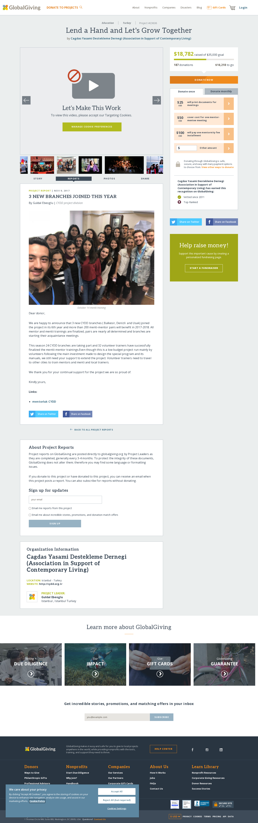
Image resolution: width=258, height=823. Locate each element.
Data (230, 816)
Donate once (186, 91)
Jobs (152, 778)
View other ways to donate (217, 167)
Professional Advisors (37, 783)
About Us (159, 767)
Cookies (197, 816)
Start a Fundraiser (204, 268)
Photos (109, 178)
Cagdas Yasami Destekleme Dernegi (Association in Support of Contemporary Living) (131, 38)
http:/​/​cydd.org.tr (50, 584)
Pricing (217, 816)
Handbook (72, 783)
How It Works (158, 772)
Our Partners (115, 778)
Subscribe (161, 717)
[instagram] (207, 749)
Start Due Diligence (77, 772)
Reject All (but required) (117, 800)
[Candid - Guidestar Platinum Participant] (188, 804)
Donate (62, 7)
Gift (219, 7)
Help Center (163, 748)
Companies (169, 7)
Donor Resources (202, 783)
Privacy (187, 816)
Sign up (54, 523)
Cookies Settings (116, 808)
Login (243, 7)
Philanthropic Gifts (35, 778)
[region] (72, 800)
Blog (199, 7)
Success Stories (201, 788)
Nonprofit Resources (204, 772)
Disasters (185, 7)
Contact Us (156, 788)
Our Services (115, 772)
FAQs (153, 783)
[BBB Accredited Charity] (203, 804)
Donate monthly (221, 91)
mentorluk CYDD (44, 402)
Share (145, 178)
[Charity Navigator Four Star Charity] (176, 804)
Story (38, 178)
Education (108, 23)
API (224, 816)
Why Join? (71, 778)
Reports (74, 178)
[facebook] (192, 749)
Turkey (127, 23)
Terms (207, 816)
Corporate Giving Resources (208, 778)
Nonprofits (150, 7)
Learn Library (205, 767)
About (136, 7)
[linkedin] (221, 749)
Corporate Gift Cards (120, 783)
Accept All (117, 791)
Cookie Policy (37, 801)
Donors (31, 767)
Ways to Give (31, 772)
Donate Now (204, 79)
